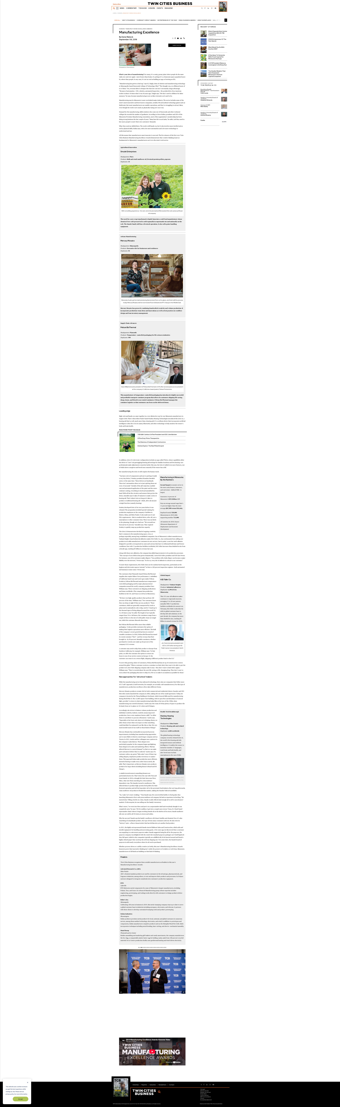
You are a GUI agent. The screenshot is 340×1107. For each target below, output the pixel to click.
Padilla (203, 120)
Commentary (131, 8)
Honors (151, 8)
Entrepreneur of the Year (167, 20)
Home (114, 13)
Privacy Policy (203, 1094)
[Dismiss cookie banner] (27, 1082)
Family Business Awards (187, 20)
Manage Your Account (205, 1092)
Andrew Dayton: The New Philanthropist (151, 446)
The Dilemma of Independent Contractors (152, 442)
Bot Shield (220, 1103)
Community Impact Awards (146, 20)
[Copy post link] (184, 38)
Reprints (144, 1085)
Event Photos (177, 45)
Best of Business (128, 20)
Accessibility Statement (206, 1100)
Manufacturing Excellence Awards (139, 29)
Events (160, 8)
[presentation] (121, 992)
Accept (20, 1099)
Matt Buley (204, 106)
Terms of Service (204, 1095)
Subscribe (117, 4)
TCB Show (142, 8)
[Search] (114, 8)
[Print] (181, 38)
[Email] (178, 38)
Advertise (136, 1085)
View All (117, 20)
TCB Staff (202, 1089)
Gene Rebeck (127, 37)
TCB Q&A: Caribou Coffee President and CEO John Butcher (157, 434)
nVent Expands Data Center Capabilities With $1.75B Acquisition (217, 33)
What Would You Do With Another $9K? (216, 48)
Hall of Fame (217, 20)
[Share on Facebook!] (175, 38)
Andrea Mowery (206, 115)
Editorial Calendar (204, 1091)
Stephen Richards (206, 100)
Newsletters (162, 1085)
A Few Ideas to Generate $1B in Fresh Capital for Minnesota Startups (216, 57)
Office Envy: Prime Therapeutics (148, 438)
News (122, 8)
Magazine (169, 8)
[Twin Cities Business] (170, 3)
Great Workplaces (204, 20)
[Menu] (117, 8)
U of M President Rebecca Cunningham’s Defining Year (217, 64)
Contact (171, 1085)
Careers (202, 1098)
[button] (138, 947)
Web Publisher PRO (208, 1103)
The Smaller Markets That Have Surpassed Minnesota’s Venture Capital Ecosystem (217, 73)
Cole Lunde (204, 93)
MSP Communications (205, 1097)
